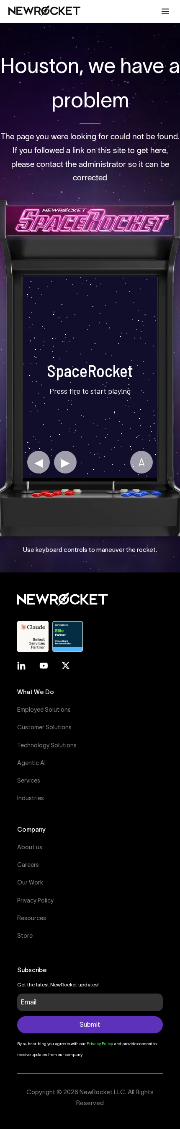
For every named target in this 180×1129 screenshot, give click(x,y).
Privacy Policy (35, 900)
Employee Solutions (44, 709)
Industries (30, 798)
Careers (28, 864)
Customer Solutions (44, 727)
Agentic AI (31, 763)
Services (28, 780)
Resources (31, 918)
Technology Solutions (47, 745)
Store (25, 935)
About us (29, 847)
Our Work (30, 882)
